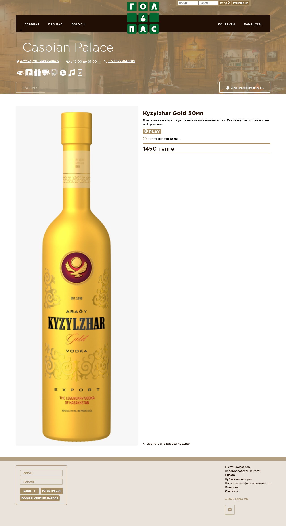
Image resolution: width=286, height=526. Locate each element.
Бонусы (78, 24)
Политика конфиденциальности (247, 483)
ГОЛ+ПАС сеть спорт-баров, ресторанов (143, 18)
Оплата (230, 475)
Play (154, 131)
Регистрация (240, 3)
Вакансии (252, 24)
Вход (224, 3)
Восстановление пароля (39, 498)
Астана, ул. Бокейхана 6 (39, 61)
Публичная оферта (238, 479)
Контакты (226, 24)
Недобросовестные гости (243, 471)
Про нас (55, 24)
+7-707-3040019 (121, 61)
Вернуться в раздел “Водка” (168, 443)
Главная (32, 24)
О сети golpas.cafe (238, 467)
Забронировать (247, 88)
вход (27, 491)
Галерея (30, 88)
